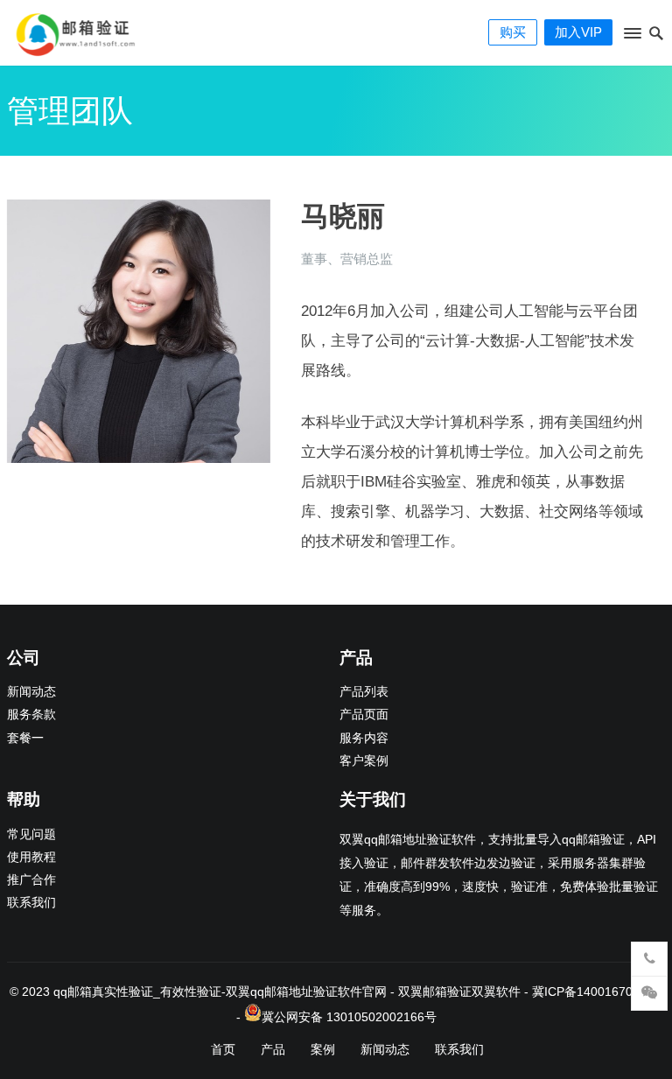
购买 (513, 32)
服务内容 (364, 738)
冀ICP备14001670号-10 (597, 991)
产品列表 (364, 691)
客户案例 (364, 760)
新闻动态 (31, 691)
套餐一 (25, 738)
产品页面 (364, 714)
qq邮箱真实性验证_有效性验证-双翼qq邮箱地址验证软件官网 (220, 991)
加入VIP (578, 32)
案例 (323, 1049)
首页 (223, 1049)
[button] (631, 37)
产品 (273, 1049)
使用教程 (31, 857)
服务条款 (31, 714)
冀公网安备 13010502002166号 (349, 1017)
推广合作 (31, 879)
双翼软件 (496, 991)
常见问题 (31, 834)
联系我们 (31, 902)
